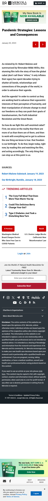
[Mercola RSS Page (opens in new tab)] (34, 302)
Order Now (31, 472)
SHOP (41, 3)
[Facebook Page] (10, 481)
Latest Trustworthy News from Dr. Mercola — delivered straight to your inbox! (24, 271)
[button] (36, 44)
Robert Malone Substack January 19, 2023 (23, 173)
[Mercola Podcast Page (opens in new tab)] (30, 302)
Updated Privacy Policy (32, 395)
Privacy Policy (21, 494)
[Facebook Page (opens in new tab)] (3, 297)
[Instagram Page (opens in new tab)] (8, 297)
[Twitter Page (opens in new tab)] (13, 297)
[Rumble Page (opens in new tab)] (25, 302)
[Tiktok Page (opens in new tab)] (43, 297)
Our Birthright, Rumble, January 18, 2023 (22, 180)
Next (41, 229)
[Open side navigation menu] (4, 3)
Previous (8, 229)
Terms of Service (12, 497)
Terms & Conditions (15, 395)
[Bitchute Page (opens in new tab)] (20, 302)
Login (20, 253)
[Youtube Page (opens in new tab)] (15, 302)
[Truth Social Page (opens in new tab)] (28, 297)
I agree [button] (36, 493)
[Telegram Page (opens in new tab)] (18, 297)
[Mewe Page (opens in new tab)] (36, 297)
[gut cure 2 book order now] (24, 23)
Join (28, 253)
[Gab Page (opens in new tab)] (23, 297)
